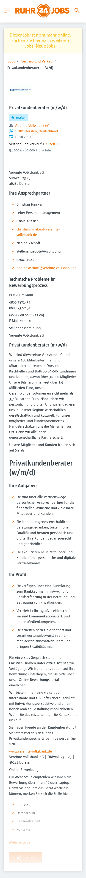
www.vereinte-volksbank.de (30, 751)
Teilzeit (49, 144)
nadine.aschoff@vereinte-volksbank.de (46, 267)
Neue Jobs (45, 46)
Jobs (11, 61)
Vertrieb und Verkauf (37, 61)
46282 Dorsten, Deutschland (36, 131)
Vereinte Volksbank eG (32, 125)
